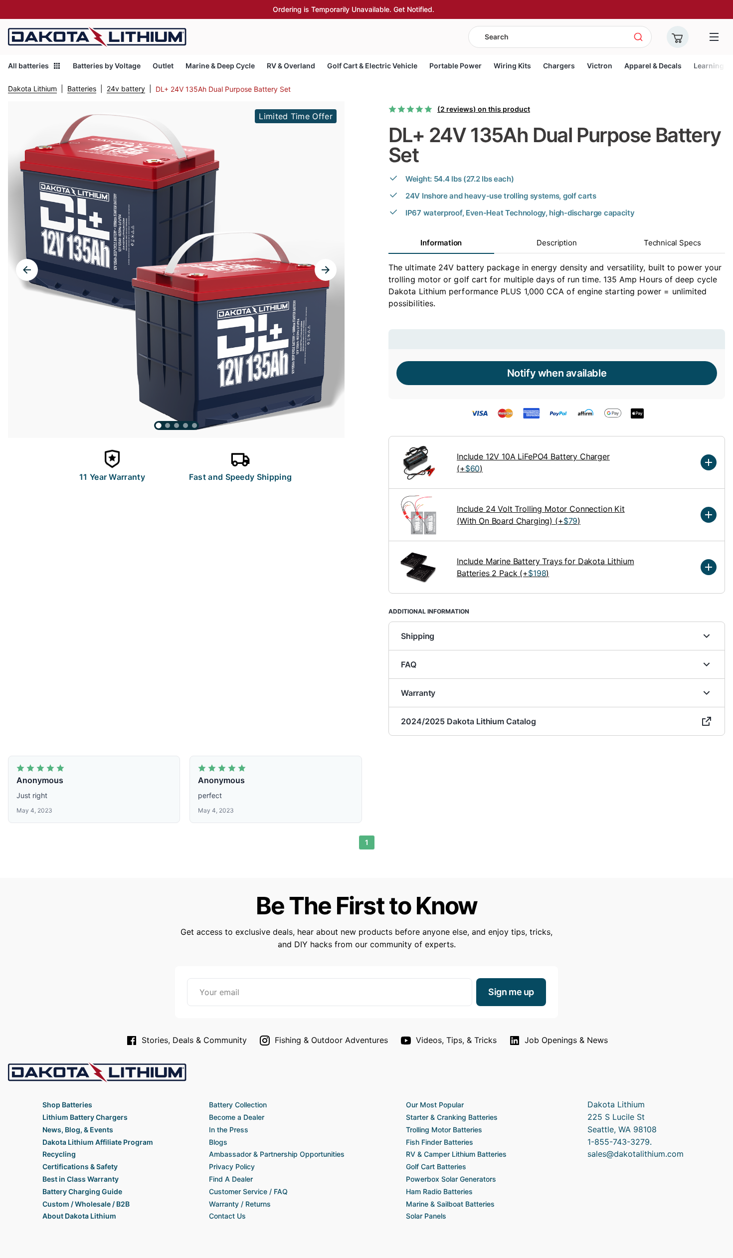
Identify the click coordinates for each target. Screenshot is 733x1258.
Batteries (81, 88)
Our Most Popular (435, 1104)
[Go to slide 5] (194, 425)
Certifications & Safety (80, 1166)
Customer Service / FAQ (248, 1191)
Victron (599, 65)
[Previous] (27, 270)
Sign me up (511, 992)
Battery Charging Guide (82, 1191)
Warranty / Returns (240, 1204)
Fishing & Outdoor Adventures (331, 1040)
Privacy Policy (232, 1166)
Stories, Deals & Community (194, 1040)
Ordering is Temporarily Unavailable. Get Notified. (353, 9)
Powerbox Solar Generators (451, 1179)
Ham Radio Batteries (439, 1191)
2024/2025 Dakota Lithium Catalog (468, 721)
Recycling (59, 1154)
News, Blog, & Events (77, 1129)
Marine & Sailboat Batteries (450, 1204)
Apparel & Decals (653, 65)
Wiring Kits (512, 65)
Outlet (163, 65)
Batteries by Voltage (107, 65)
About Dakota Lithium (79, 1216)
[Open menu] (714, 37)
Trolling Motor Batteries (444, 1129)
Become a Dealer (236, 1117)
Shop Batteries (67, 1104)
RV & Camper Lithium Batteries (456, 1154)
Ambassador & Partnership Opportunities (277, 1154)
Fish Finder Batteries (439, 1142)
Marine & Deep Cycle (220, 65)
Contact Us (227, 1216)
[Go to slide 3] (176, 425)
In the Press (228, 1129)
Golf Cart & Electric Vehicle (372, 65)
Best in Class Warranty (80, 1179)
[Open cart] (678, 37)
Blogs (218, 1142)
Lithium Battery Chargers (85, 1117)
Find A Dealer (231, 1179)
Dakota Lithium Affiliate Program (97, 1142)
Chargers (559, 65)
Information (441, 242)
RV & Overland (291, 65)
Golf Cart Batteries (436, 1166)
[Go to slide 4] (185, 425)
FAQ (408, 664)
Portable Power (455, 65)
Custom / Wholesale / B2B (86, 1204)
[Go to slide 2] (167, 425)
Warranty (418, 693)
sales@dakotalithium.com (635, 1154)
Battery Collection (238, 1104)
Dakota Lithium (32, 88)
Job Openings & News (566, 1040)
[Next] (326, 270)
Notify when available (557, 373)
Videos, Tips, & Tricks (456, 1040)
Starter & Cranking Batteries (452, 1117)
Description (557, 242)
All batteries (28, 65)
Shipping (417, 636)
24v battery (126, 88)
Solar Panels (426, 1216)
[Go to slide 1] (159, 425)
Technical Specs (672, 242)
